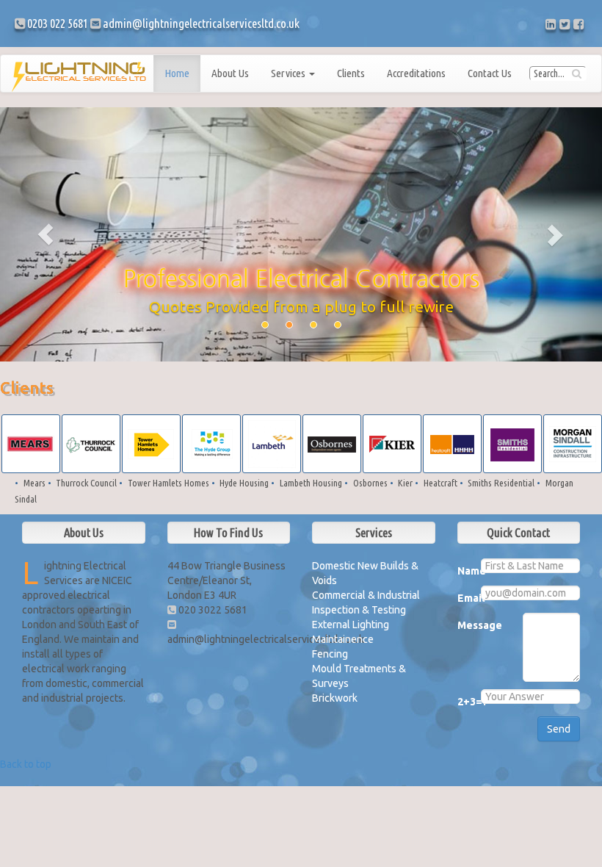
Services (289, 73)
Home (176, 73)
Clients (351, 73)
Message (464, 625)
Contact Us (490, 73)
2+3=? (464, 702)
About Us (230, 73)
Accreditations (416, 73)
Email (464, 598)
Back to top (25, 764)
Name (464, 571)
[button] (45, 234)
